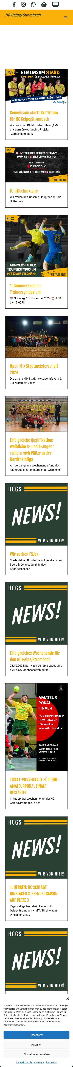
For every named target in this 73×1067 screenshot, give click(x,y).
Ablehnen (36, 1044)
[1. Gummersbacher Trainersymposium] (36, 246)
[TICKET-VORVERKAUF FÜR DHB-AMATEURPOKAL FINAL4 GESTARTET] (36, 727)
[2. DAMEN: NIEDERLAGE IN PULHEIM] (36, 959)
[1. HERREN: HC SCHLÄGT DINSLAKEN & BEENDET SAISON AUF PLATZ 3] (36, 848)
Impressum (39, 1062)
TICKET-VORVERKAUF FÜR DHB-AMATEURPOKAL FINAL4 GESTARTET (34, 786)
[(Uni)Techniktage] (36, 165)
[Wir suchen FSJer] (36, 515)
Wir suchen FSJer (24, 554)
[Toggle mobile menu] (66, 18)
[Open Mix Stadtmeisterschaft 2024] (36, 336)
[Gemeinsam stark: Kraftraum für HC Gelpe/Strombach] (36, 86)
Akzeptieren (36, 1034)
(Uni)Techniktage (24, 191)
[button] (67, 999)
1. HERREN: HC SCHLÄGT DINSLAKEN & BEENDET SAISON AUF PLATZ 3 (33, 894)
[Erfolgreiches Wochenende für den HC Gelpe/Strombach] (36, 613)
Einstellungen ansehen (37, 1054)
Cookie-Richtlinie (24, 1062)
